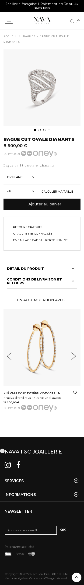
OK (63, 530)
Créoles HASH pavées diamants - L (32, 392)
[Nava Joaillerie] (42, 20)
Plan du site (60, 574)
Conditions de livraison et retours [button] (34, 281)
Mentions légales (16, 578)
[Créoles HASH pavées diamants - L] (42, 347)
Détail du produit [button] (25, 268)
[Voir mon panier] (78, 21)
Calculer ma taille (57, 191)
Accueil (10, 36)
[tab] (42, 268)
